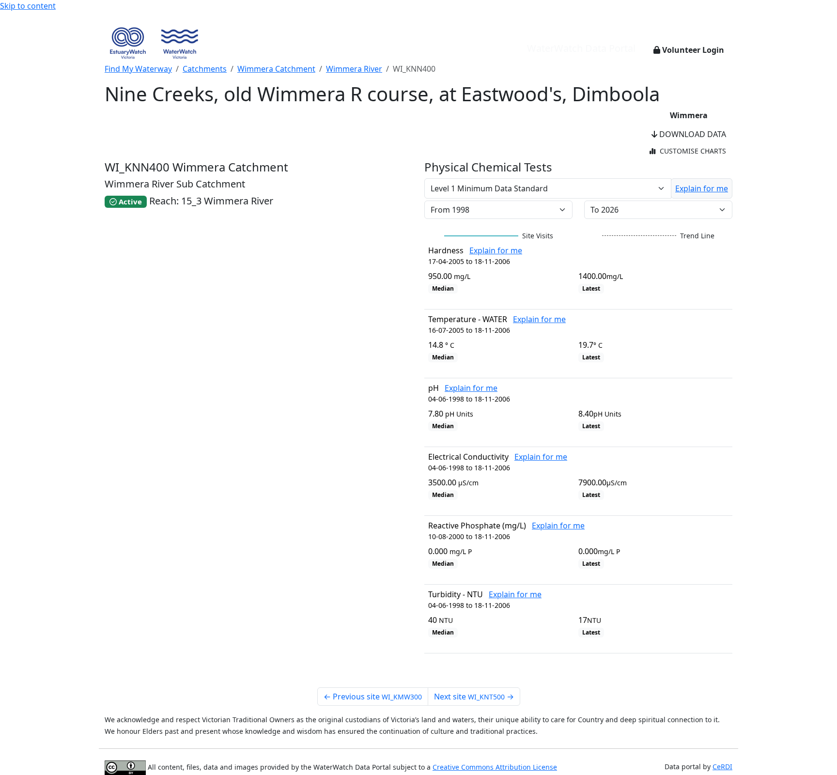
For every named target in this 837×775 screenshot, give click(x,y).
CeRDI (722, 766)
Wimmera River (354, 68)
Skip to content (28, 5)
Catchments (205, 68)
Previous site (373, 696)
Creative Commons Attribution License (495, 767)
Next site (474, 696)
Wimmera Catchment (276, 68)
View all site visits (692, 670)
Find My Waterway (138, 68)
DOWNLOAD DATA (691, 134)
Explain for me (701, 188)
